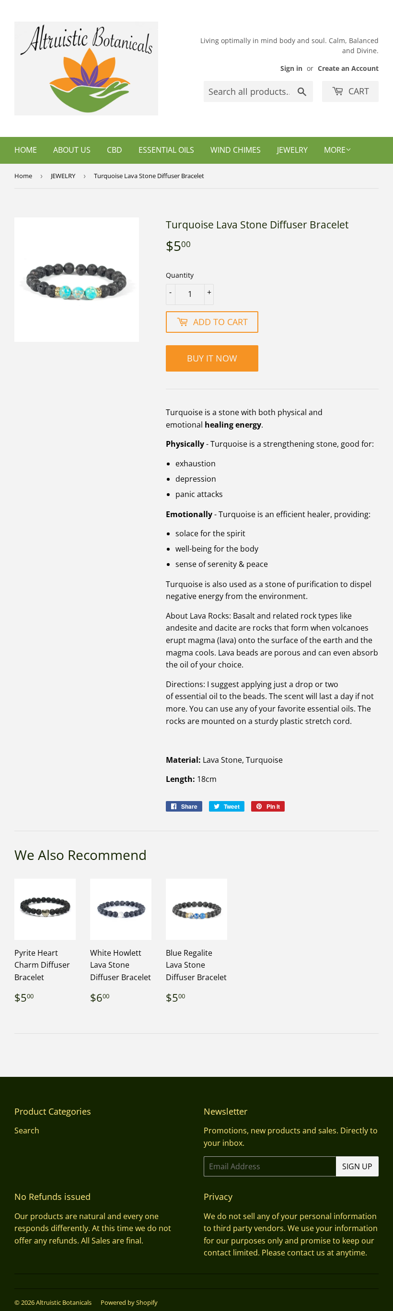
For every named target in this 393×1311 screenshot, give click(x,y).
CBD (114, 150)
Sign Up (357, 1166)
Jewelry (292, 150)
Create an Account (348, 68)
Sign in (291, 68)
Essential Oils (166, 150)
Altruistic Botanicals (64, 1302)
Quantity (180, 275)
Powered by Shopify (129, 1302)
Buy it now (212, 358)
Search (26, 1130)
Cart (357, 91)
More (335, 150)
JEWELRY (63, 175)
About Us (72, 150)
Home (25, 150)
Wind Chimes (235, 150)
